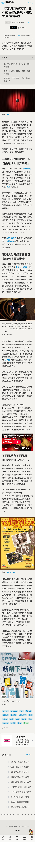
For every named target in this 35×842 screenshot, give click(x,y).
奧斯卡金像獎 (21, 267)
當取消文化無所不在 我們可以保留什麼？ (20, 762)
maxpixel (8, 114)
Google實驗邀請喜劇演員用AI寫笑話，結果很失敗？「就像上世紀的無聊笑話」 (21, 801)
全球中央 (17, 35)
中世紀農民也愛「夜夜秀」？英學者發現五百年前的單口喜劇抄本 (20, 797)
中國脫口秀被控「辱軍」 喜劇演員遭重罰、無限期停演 (21, 777)
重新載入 (18, 830)
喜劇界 (13, 238)
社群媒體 (27, 168)
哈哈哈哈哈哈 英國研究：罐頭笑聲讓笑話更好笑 (20, 806)
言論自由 (10, 241)
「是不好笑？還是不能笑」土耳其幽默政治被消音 (21, 792)
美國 (8, 238)
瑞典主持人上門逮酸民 (19, 767)
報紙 (8, 187)
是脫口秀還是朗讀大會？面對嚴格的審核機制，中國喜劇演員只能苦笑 (20, 772)
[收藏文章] (28, 22)
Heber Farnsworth (11, 572)
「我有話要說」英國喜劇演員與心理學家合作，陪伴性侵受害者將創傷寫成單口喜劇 (20, 787)
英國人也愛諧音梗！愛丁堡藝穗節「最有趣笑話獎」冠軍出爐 (21, 782)
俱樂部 (7, 360)
